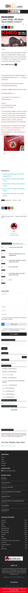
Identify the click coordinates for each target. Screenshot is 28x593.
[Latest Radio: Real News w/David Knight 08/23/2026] (4, 262)
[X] (5, 27)
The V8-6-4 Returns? (12, 368)
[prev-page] (2, 286)
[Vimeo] (14, 586)
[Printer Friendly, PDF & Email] (14, 49)
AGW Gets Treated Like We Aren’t (7, 217)
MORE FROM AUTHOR (18, 243)
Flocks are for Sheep (5, 496)
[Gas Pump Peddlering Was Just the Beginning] (4, 255)
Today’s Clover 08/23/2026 (16, 247)
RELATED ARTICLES (6, 243)
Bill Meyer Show (8, 200)
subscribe (7, 330)
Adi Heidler (4, 368)
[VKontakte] (17, 586)
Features (3, 250)
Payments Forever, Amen (21, 216)
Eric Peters (15, 200)
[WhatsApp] (12, 27)
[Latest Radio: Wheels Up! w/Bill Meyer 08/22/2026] (4, 275)
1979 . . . (11, 280)
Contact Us (3, 463)
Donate (3, 461)
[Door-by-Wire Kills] (4, 268)
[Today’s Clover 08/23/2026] (4, 248)
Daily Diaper (3, 478)
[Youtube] (21, 586)
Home (2, 14)
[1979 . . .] (4, 281)
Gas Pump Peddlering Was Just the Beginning (11, 491)
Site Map (3, 465)
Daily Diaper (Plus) (5, 510)
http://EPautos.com (14, 233)
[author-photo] (14, 229)
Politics (6, 14)
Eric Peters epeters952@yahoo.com (17, 577)
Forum (2, 459)
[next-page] (4, 286)
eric (3, 24)
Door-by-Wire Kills (13, 267)
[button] (2, 11)
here (14, 93)
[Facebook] (2, 27)
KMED (19, 200)
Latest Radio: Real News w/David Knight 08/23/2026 (12, 500)
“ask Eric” (19, 77)
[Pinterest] (9, 27)
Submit (4, 348)
